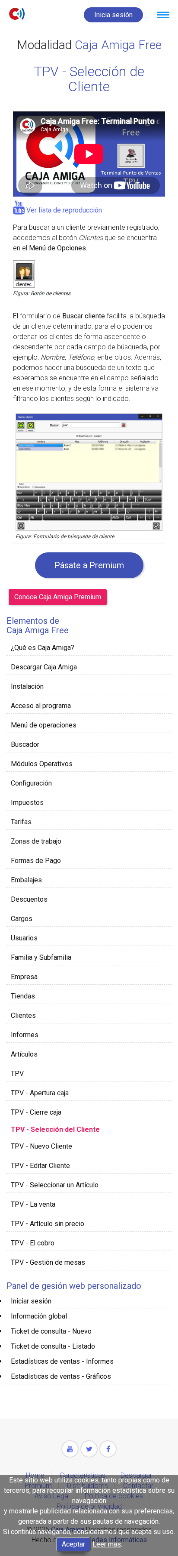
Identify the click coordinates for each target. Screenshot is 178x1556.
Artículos (24, 1054)
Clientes (23, 1015)
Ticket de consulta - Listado (53, 1346)
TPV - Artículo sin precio (47, 1224)
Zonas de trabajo (36, 841)
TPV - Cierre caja (36, 1112)
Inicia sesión (113, 15)
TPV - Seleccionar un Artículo (55, 1185)
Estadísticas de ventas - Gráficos (61, 1376)
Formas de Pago (36, 861)
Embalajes (26, 880)
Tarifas (21, 822)
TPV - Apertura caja (40, 1093)
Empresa (24, 977)
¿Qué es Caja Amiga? (42, 648)
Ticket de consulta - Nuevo (51, 1331)
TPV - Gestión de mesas (48, 1262)
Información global (39, 1316)
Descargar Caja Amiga (44, 667)
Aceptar (73, 1544)
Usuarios (24, 938)
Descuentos (29, 899)
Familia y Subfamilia (41, 957)
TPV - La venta (33, 1204)
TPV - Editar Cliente (40, 1166)
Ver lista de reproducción (63, 210)
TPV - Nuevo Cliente (41, 1146)
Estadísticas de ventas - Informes (62, 1361)
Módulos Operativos (42, 764)
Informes (24, 1035)
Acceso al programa (41, 706)
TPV (17, 1073)
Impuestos (27, 802)
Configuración (31, 783)
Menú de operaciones (43, 725)
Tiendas (23, 996)
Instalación (27, 686)
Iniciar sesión (31, 1301)
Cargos (21, 919)
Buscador (25, 744)
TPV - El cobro (32, 1243)
